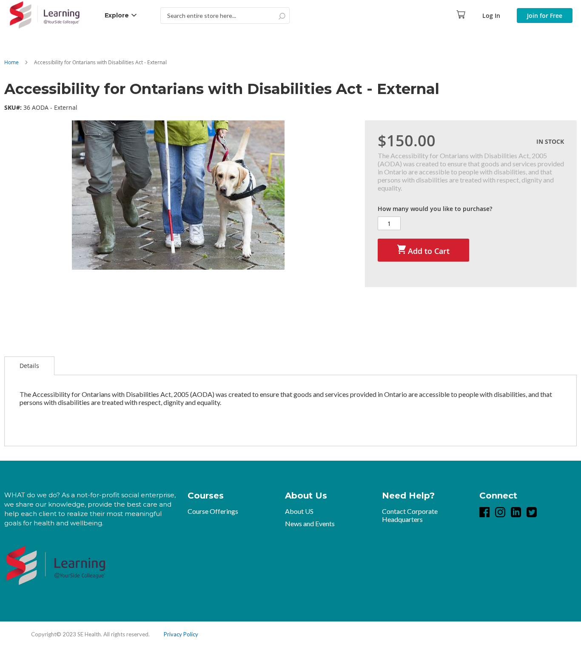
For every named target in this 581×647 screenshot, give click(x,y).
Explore (117, 15)
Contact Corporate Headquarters (410, 515)
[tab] (29, 365)
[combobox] (225, 15)
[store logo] (45, 15)
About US (299, 511)
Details (29, 366)
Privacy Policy (181, 634)
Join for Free (544, 15)
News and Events (310, 523)
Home (11, 62)
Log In (491, 15)
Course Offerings (213, 511)
